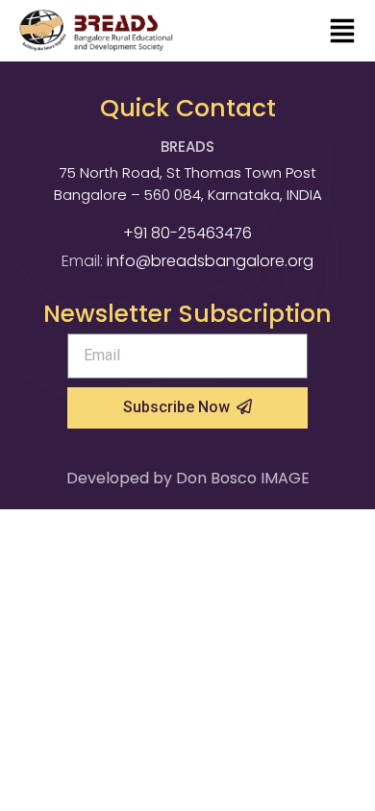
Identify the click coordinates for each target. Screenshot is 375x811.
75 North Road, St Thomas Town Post (188, 172)
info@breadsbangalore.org (210, 261)
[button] (342, 33)
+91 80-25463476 (187, 233)
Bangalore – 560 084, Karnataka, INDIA (188, 194)
